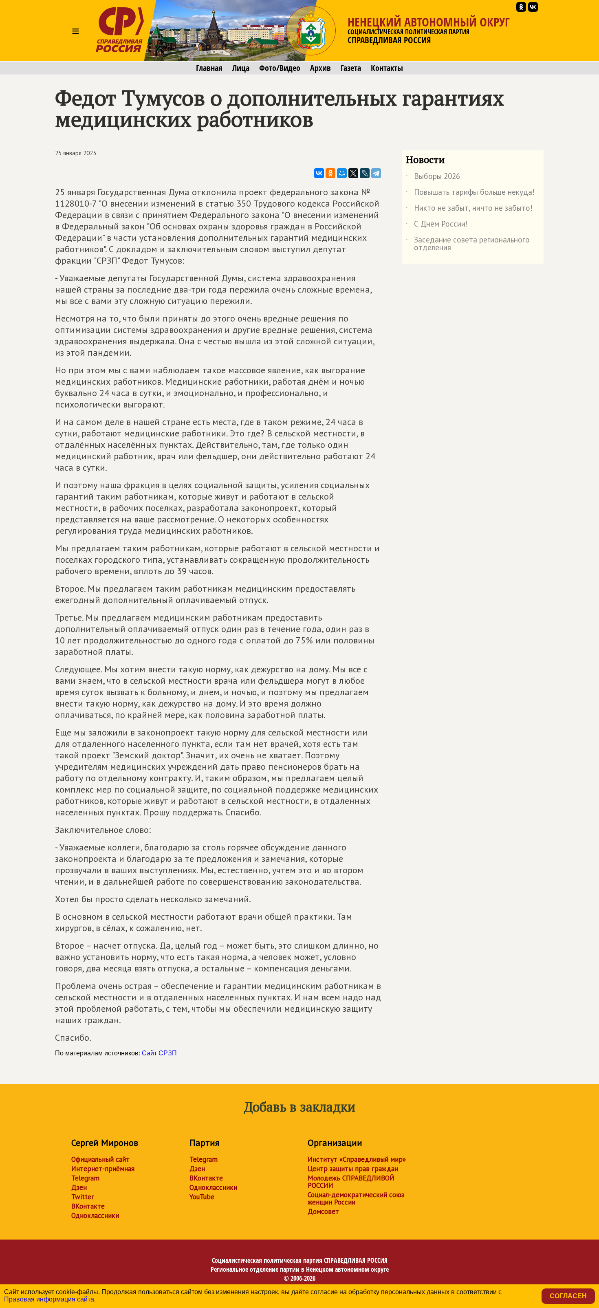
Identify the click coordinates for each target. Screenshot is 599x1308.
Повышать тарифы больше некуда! (470, 193)
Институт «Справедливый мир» (357, 1159)
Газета (351, 68)
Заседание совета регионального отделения (468, 244)
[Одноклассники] (330, 173)
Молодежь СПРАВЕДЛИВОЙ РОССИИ (351, 1181)
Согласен (568, 1296)
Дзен (79, 1187)
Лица (240, 68)
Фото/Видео (279, 68)
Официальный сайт (100, 1159)
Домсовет (323, 1211)
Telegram (85, 1178)
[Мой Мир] (342, 173)
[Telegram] (376, 173)
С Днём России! (437, 225)
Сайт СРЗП (159, 1053)
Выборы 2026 (433, 177)
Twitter (82, 1196)
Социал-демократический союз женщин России (356, 1198)
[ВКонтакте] (319, 173)
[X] (353, 173)
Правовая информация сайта (49, 1299)
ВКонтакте (88, 1206)
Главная (209, 68)
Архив (320, 68)
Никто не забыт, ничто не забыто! (469, 209)
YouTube (201, 1196)
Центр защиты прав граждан (353, 1168)
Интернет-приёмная (102, 1168)
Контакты (387, 68)
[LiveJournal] (365, 173)
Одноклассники (95, 1215)
